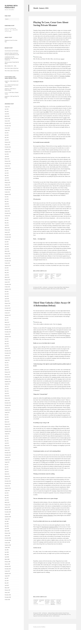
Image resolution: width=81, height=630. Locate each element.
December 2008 (8, 537)
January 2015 (7, 374)
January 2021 (7, 232)
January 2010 (7, 507)
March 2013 (7, 421)
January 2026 (7, 120)
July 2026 (6, 109)
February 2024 (7, 161)
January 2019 (7, 282)
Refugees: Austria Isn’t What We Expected (58, 275)
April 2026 (7, 113)
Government (43, 288)
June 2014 (7, 388)
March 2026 (7, 116)
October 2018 (7, 286)
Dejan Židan (59, 287)
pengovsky (7, 81)
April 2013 (7, 419)
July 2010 (6, 492)
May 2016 (7, 343)
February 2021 (7, 229)
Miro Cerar (53, 288)
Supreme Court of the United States (40, 615)
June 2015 (7, 365)
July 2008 (6, 549)
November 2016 (8, 331)
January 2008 (7, 564)
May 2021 (7, 222)
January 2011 (7, 478)
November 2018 (8, 284)
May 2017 (7, 319)
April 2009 (7, 528)
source (62, 59)
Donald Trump (66, 613)
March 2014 (7, 395)
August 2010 (7, 490)
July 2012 (6, 436)
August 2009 (7, 519)
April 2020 (7, 248)
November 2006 (8, 597)
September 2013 (8, 410)
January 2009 (7, 535)
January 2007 (7, 592)
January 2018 (7, 305)
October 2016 (7, 334)
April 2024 (7, 156)
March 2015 (7, 369)
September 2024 (8, 151)
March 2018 (7, 301)
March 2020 (7, 251)
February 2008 (7, 561)
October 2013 (7, 407)
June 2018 (7, 293)
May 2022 (7, 201)
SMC (65, 288)
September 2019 (8, 265)
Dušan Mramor (66, 287)
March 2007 (7, 587)
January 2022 (7, 210)
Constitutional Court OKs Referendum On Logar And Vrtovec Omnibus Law (11, 58)
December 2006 (8, 594)
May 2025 (7, 137)
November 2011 (8, 455)
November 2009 (8, 511)
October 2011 (7, 457)
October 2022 (7, 192)
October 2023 (7, 165)
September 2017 (8, 315)
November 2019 (8, 260)
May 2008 (7, 554)
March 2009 (7, 530)
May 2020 (7, 246)
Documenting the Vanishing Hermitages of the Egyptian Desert (47, 276)
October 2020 (7, 239)
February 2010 (7, 504)
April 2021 (7, 225)
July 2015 (6, 362)
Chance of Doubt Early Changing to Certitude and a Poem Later (47, 602)
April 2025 (7, 139)
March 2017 (7, 322)
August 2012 (7, 433)
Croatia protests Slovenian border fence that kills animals (36, 276)
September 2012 (8, 431)
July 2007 (6, 578)
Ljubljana (48, 288)
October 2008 (7, 542)
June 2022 (7, 199)
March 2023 (7, 180)
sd (56, 288)
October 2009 (7, 514)
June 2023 (7, 173)
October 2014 (7, 379)
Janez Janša (42, 460)
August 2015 (7, 360)
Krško (52, 119)
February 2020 (7, 253)
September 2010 (8, 488)
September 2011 (8, 459)
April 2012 (7, 443)
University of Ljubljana (64, 76)
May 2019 (7, 272)
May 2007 (7, 582)
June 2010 (7, 495)
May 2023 (7, 175)
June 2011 (7, 466)
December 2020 (8, 234)
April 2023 (7, 177)
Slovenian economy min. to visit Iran (41, 275)
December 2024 (8, 147)
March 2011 (7, 473)
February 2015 (7, 372)
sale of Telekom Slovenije (41, 210)
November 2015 (8, 353)
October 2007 (7, 571)
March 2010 (7, 502)
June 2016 (7, 341)
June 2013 (7, 417)
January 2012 (7, 450)
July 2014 (6, 386)
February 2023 (7, 182)
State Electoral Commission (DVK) (50, 526)
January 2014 (7, 400)
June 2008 (7, 552)
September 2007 (8, 573)
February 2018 (7, 303)
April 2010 (7, 500)
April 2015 (7, 367)
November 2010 (8, 483)
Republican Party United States (60, 614)
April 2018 (7, 298)
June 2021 (7, 220)
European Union (36, 288)
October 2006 (7, 599)
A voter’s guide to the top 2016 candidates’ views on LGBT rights (58, 602)
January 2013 (7, 426)
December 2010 (8, 481)
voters (54, 329)
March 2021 (7, 227)
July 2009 (6, 521)
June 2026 (7, 111)
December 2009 (8, 509)
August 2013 (7, 412)
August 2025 (7, 130)
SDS (58, 288)
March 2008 (7, 559)
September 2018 (8, 289)
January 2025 (7, 144)
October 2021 (7, 215)
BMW (47, 112)
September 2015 (8, 357)
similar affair (54, 174)
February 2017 (7, 324)
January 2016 (7, 348)
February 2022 (7, 208)
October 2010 (7, 485)
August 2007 (7, 575)
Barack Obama (52, 613)
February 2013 (7, 424)
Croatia (64, 117)
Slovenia (45, 287)
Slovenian (68, 98)
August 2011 (7, 462)
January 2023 (7, 184)
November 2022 (8, 189)
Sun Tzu (35, 346)
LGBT (45, 398)
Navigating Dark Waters (41, 601)
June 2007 (7, 580)
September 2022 (8, 194)
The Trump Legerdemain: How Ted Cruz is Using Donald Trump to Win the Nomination (53, 602)
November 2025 (8, 125)
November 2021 (8, 213)
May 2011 (7, 469)
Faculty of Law (48, 77)
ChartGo (60, 324)
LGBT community (37, 614)
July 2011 (6, 464)
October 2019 (7, 263)
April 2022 (7, 203)
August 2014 (7, 383)
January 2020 (7, 256)
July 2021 (6, 218)
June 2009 (7, 523)
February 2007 (7, 590)
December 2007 (8, 566)
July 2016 (6, 338)
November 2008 (8, 540)
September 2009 (8, 516)
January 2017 (7, 327)
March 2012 (7, 445)
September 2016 (8, 336)
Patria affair (52, 460)
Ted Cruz (50, 615)
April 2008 (7, 556)
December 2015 (8, 350)
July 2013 (6, 414)
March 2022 (7, 206)
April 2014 (7, 393)
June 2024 (7, 154)
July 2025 (6, 132)
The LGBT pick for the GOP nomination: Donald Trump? (36, 602)
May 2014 (7, 391)
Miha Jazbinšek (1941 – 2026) (10, 65)
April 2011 (7, 471)
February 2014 (7, 398)
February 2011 (7, 476)
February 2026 (7, 118)
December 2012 (8, 428)
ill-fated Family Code (62, 331)
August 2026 (7, 106)
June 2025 (7, 135)
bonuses (51, 287)
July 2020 (6, 241)
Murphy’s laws (56, 428)
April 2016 (7, 346)
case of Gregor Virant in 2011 (58, 138)
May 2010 (7, 497)
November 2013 (8, 405)
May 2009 (7, 526)
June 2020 (7, 244)
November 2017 (8, 310)
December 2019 (8, 258)
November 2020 (8, 237)
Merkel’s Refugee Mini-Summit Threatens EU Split (53, 276)
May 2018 (7, 296)
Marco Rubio (43, 614)
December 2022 (8, 187)
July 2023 (6, 170)
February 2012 (7, 447)
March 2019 (7, 277)
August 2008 (7, 547)
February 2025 (7, 142)
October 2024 (7, 149)
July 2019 (6, 267)
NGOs (48, 398)
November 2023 (8, 163)
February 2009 (7, 533)
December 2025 (8, 123)
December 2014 (8, 376)
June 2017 (7, 317)
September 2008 (8, 545)
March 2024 (7, 158)
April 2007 (7, 585)
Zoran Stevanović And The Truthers (11, 50)
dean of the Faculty (62, 62)
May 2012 (7, 440)
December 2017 (8, 308)
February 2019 (7, 279)
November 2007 (8, 568)
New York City (50, 614)
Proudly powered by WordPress (39, 626)
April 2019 (7, 274)
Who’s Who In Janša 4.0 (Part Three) (12, 70)
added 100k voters (37, 331)
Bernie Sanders (59, 613)
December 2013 (8, 402)
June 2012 (7, 438)
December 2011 (8, 452)
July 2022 (6, 196)
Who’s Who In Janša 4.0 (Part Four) (11, 68)
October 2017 (7, 312)
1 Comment (56, 615)
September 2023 (8, 168)
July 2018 (6, 291)
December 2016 (8, 329)
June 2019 (7, 270)
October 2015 (7, 355)
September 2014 (8, 381)
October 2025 (7, 128)
